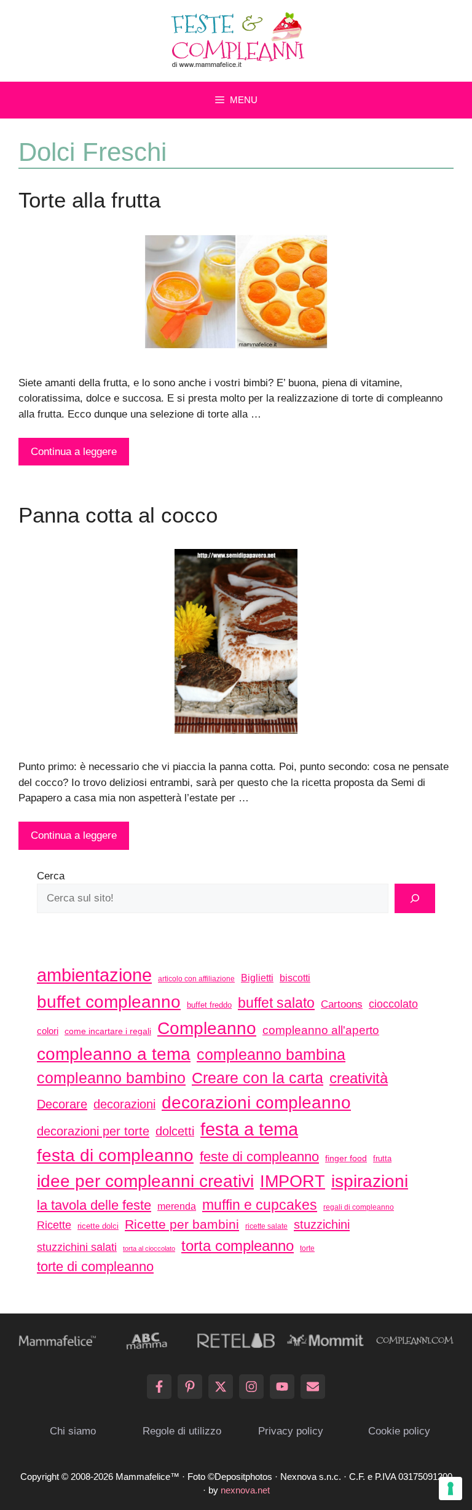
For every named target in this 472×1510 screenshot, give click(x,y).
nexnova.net (245, 1490)
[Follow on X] (220, 1386)
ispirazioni (369, 1181)
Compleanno (206, 1028)
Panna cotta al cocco (118, 515)
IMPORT (292, 1181)
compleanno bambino (111, 1077)
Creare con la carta (257, 1077)
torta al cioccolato (149, 1248)
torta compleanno (237, 1245)
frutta (382, 1158)
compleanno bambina (271, 1054)
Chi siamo (73, 1431)
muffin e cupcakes (259, 1205)
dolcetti (174, 1131)
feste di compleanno (259, 1156)
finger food (346, 1158)
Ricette (54, 1224)
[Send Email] (313, 1386)
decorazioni (124, 1104)
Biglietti (257, 978)
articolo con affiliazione (196, 979)
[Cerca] (415, 898)
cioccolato (393, 1004)
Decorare (62, 1104)
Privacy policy (290, 1431)
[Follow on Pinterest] (190, 1386)
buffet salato (276, 1003)
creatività (358, 1078)
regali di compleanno (358, 1207)
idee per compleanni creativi (145, 1181)
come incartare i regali (108, 1031)
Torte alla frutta (89, 200)
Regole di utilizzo (182, 1431)
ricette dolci (98, 1226)
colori (47, 1030)
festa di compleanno (115, 1155)
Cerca (51, 876)
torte (307, 1248)
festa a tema (249, 1129)
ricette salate (266, 1226)
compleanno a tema (114, 1054)
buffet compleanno (109, 1001)
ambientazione (94, 975)
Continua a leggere (74, 451)
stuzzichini (322, 1224)
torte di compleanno (95, 1266)
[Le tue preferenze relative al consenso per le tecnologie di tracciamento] (450, 1488)
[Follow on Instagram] (251, 1386)
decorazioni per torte (93, 1131)
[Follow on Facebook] (159, 1386)
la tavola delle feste (94, 1205)
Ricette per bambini (182, 1224)
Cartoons (342, 1004)
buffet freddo (209, 1005)
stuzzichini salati (77, 1247)
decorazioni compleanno (256, 1102)
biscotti (295, 977)
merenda (176, 1206)
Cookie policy (399, 1431)
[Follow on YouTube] (282, 1386)
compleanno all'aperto (320, 1030)
